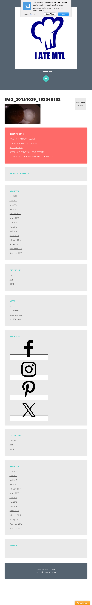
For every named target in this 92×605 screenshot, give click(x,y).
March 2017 (14, 209)
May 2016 (13, 227)
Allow (64, 14)
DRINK (12, 284)
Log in (12, 306)
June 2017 (13, 200)
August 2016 (14, 218)
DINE (11, 279)
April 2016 (13, 231)
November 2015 (16, 253)
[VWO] (32, 14)
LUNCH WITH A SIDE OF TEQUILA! (22, 139)
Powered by (26, 14)
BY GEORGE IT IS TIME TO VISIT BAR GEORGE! (27, 152)
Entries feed (14, 310)
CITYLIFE (13, 275)
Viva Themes (52, 572)
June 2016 (13, 222)
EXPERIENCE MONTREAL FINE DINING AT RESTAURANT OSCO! (33, 156)
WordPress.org (15, 319)
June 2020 (13, 196)
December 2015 (16, 249)
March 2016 (14, 235)
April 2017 (13, 205)
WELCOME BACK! (16, 147)
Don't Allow (50, 14)
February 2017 (15, 214)
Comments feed (16, 315)
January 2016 (14, 244)
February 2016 (15, 240)
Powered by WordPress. (46, 569)
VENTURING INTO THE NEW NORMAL (23, 143)
